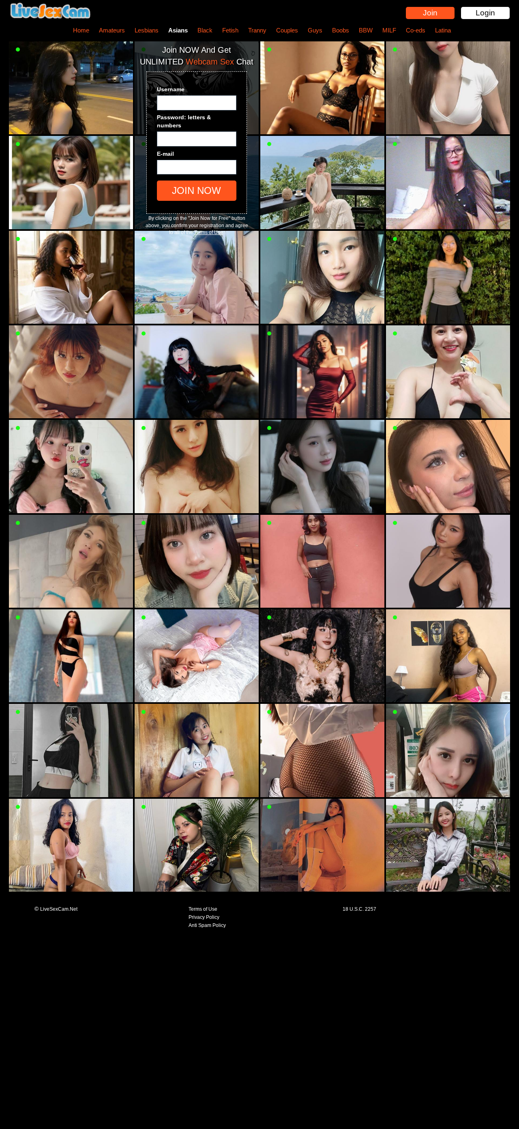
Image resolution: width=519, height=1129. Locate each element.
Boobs (340, 30)
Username (170, 89)
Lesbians (147, 30)
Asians (178, 30)
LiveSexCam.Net (58, 909)
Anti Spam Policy (207, 925)
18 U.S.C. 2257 (359, 909)
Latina (443, 30)
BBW (366, 30)
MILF (389, 30)
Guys (315, 30)
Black (204, 30)
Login (485, 13)
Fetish (230, 30)
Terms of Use (208, 232)
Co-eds (415, 30)
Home (81, 30)
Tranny (257, 30)
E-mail (165, 154)
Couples (287, 30)
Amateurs (112, 30)
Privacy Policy (204, 917)
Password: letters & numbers (184, 121)
